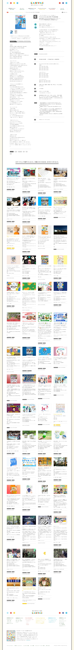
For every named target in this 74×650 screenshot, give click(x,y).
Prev (11, 22)
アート (57, 421)
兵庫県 (8, 245)
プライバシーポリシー (10, 645)
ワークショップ (9, 189)
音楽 (9, 369)
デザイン (23, 189)
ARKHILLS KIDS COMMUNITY (27, 600)
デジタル (30, 249)
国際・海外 (39, 571)
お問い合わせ (48, 645)
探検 (23, 151)
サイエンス (58, 189)
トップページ (11, 12)
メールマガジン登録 (26, 645)
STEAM (42, 190)
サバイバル (20, 151)
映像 (54, 246)
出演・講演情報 (61, 623)
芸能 (43, 504)
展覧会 (55, 421)
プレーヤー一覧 (18, 619)
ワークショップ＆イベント (19, 12)
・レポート (27, 623)
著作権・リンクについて (18, 645)
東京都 (10, 245)
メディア (25, 507)
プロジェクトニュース (62, 620)
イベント (13, 189)
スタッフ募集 (32, 645)
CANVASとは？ (9, 619)
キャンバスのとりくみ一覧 (52, 619)
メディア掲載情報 (62, 624)
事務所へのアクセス (10, 623)
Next (30, 22)
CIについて (28, 640)
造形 (26, 189)
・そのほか (27, 624)
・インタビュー (28, 620)
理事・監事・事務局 (19, 620)
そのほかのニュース (62, 625)
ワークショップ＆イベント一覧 (41, 619)
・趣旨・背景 (9, 620)
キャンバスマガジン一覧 (29, 619)
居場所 (16, 151)
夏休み (62, 421)
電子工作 (61, 189)
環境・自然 (62, 569)
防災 (26, 151)
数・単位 (39, 190)
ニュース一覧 (61, 619)
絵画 (23, 275)
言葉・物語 (55, 302)
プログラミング (30, 307)
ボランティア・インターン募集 (40, 645)
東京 (59, 421)
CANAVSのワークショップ (40, 620)
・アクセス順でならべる (52, 620)
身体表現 (26, 249)
